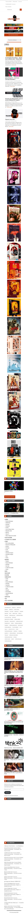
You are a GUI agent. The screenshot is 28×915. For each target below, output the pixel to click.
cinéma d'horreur (18, 623)
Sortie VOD (7, 596)
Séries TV (7, 534)
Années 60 (11, 609)
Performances (8, 591)
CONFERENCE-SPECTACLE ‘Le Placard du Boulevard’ (13, 685)
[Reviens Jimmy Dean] (14, 184)
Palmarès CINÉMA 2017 (15, 881)
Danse (7, 580)
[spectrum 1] (14, 476)
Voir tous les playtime (9, 496)
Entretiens (7, 524)
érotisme (14, 617)
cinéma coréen (17, 619)
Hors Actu (7, 566)
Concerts (7, 561)
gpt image (6, 881)
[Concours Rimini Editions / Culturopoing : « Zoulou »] (13, 25)
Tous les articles (9, 1)
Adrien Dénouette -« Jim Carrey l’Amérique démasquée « (12, 78)
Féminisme (6, 611)
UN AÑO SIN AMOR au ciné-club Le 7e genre (12, 697)
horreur (6, 625)
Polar (7, 556)
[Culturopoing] (13, 22)
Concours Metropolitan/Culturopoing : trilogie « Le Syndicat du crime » (12, 885)
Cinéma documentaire (13, 635)
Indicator (6, 621)
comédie (20, 631)
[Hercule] (14, 409)
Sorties (7, 557)
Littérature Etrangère (9, 552)
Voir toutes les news (9, 777)
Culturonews (15, 1)
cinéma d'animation (13, 625)
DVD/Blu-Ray (8, 522)
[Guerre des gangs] (14, 316)
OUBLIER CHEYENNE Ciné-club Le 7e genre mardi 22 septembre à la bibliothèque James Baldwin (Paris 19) (13, 672)
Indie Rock (16, 611)
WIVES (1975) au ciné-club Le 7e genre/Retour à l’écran (13, 773)
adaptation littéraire (9, 619)
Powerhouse (7, 623)
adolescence (12, 621)
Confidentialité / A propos (10, 4)
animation (19, 607)
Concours (20, 1)
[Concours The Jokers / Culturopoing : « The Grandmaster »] (13, 31)
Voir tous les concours (13, 34)
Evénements (8, 526)
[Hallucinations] (14, 203)
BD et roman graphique (10, 543)
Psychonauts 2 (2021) (8, 491)
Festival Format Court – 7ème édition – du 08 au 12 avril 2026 (14, 735)
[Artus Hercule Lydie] (14, 391)
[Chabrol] (14, 353)
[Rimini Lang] (14, 439)
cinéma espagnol (8, 627)
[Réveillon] (14, 147)
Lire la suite (14, 64)
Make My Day (15, 613)
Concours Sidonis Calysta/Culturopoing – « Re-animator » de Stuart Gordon (12, 849)
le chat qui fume (8, 617)
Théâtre (7, 594)
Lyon (20, 627)
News (6, 571)
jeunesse (21, 611)
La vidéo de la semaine (9, 567)
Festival (7, 527)
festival (15, 637)
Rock (10, 613)
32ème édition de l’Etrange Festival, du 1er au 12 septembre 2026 (13, 658)
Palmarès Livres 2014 (10, 119)
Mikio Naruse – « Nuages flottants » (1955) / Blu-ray (13, 760)
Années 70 (6, 633)
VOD (6, 598)
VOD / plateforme (9, 600)
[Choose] (14, 166)
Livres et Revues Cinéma (10, 529)
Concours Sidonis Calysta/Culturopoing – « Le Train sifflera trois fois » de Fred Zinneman (13, 907)
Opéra (7, 588)
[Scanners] (14, 241)
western (6, 615)
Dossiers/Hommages (9, 521)
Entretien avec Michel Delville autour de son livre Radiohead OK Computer (14, 99)
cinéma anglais (12, 615)
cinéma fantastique (8, 637)
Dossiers (7, 546)
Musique (7, 559)
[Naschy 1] (14, 278)
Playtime (7, 575)
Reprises (7, 532)
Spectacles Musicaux (9, 593)
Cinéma (6, 519)
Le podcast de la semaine (10, 539)
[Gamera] (14, 334)
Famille (19, 613)
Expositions (8, 585)
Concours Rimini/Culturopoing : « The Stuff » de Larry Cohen (13, 868)
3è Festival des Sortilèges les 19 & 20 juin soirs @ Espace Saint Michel (13, 722)
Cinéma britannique (8, 631)
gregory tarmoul (7, 876)
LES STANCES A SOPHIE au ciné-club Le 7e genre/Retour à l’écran (12, 709)
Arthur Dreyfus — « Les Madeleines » (16, 845)
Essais (7, 549)
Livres (6, 541)
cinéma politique (19, 621)
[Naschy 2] (14, 297)
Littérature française (9, 554)
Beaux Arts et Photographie (10, 544)
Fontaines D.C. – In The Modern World (11, 513)
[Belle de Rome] (14, 259)
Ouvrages (7, 590)
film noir (11, 611)
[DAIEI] (14, 457)
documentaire (20, 633)
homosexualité (8, 607)
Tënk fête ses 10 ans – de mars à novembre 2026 (13, 747)
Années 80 (15, 631)
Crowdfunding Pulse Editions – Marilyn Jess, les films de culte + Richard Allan (13, 58)
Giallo (6, 629)
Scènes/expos (8, 577)
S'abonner (8, 792)
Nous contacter (8, 6)
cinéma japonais (13, 633)
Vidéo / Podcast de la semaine (11, 535)
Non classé (7, 573)
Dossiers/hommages (9, 562)
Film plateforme (8, 537)
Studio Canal (16, 609)
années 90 (13, 607)
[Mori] (14, 428)
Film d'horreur (15, 627)
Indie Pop (6, 613)
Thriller (6, 635)
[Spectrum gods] (14, 372)
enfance (6, 609)
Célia (5, 845)
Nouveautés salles (9, 530)
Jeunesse (7, 551)
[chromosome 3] (14, 222)
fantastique (20, 625)
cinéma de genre (19, 615)
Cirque (7, 578)
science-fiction (12, 629)
